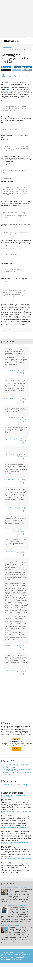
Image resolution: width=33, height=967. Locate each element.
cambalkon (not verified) (13, 670)
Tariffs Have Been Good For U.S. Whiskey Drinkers (17, 764)
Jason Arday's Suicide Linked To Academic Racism (16, 786)
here (9, 89)
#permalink (23, 372)
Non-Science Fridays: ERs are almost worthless (15, 827)
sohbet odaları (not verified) (12, 398)
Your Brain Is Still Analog (9, 767)
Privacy (28, 952)
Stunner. (8, 261)
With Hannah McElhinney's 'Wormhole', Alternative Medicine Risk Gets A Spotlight (17, 770)
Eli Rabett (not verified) (14, 370)
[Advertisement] (16, 19)
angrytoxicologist (7, 47)
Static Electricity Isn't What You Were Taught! (14, 887)
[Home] (11, 41)
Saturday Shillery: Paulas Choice (10, 925)
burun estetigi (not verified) (13, 479)
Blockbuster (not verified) (13, 551)
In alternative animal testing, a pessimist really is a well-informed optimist (15, 843)
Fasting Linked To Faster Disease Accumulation (16, 766)
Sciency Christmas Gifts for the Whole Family (14, 905)
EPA (24, 330)
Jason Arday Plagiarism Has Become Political (15, 784)
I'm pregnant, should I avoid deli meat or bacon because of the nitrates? (15, 796)
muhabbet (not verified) (13, 455)
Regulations (10, 330)
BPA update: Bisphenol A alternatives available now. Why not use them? (16, 812)
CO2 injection (18, 330)
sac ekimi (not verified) (14, 507)
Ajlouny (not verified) (11, 439)
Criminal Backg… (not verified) (14, 530)
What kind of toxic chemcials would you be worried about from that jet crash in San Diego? (16, 859)
